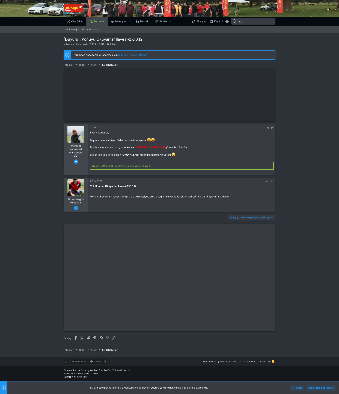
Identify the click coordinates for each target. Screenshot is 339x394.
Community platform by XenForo (97, 370)
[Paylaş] (268, 128)
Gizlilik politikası (247, 361)
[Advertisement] (169, 95)
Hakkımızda (209, 361)
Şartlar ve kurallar (227, 361)
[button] (130, 21)
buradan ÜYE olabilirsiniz (132, 54)
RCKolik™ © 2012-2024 (76, 376)
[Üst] (269, 361)
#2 (272, 181)
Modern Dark (79, 361)
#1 (272, 127)
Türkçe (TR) (99, 361)
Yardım (262, 361)
